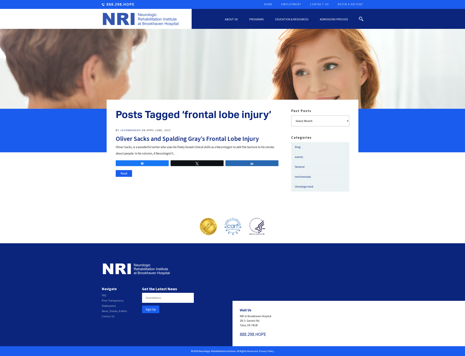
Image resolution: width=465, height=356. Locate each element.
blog (298, 147)
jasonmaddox (130, 130)
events (299, 157)
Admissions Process (334, 19)
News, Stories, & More (114, 311)
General (300, 166)
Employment (291, 4)
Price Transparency (113, 300)
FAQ (104, 295)
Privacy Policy (266, 351)
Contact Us (319, 4)
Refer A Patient (350, 4)
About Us (231, 19)
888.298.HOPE (120, 4)
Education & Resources (291, 19)
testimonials (303, 176)
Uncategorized (304, 186)
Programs (256, 19)
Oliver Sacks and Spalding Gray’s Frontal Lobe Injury (187, 139)
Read (124, 173)
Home (268, 4)
